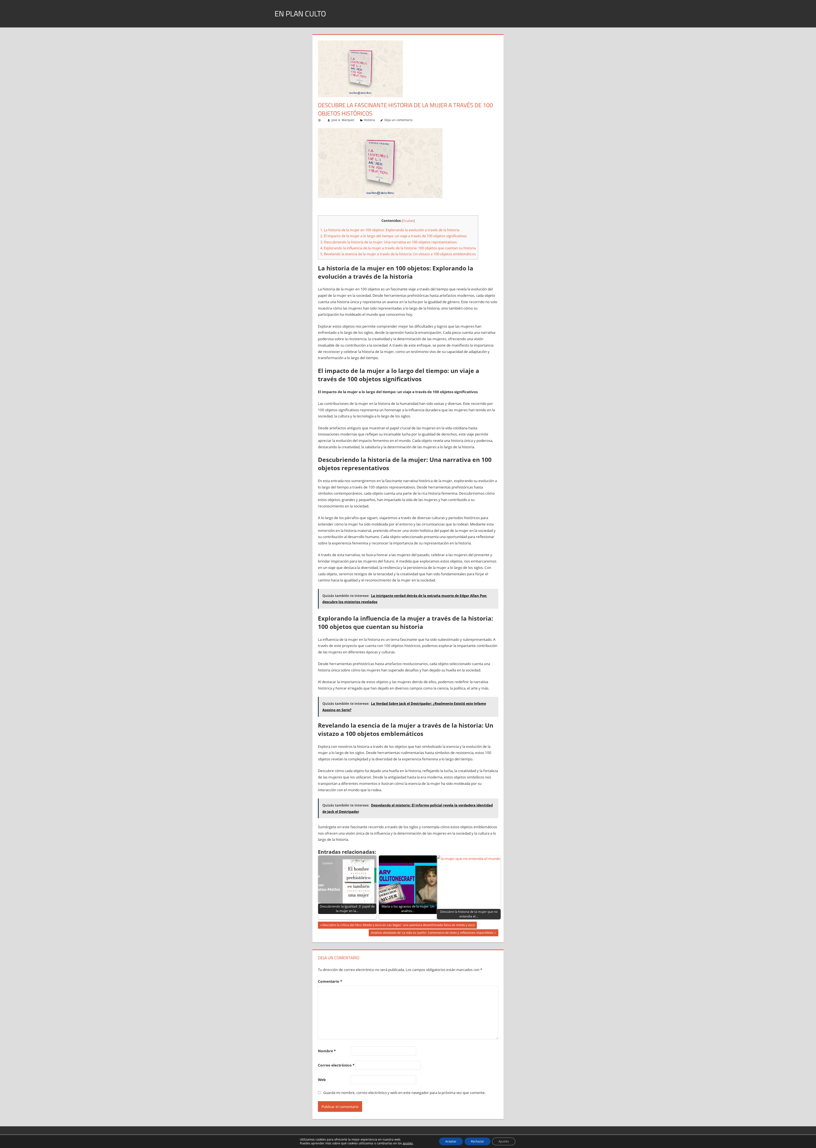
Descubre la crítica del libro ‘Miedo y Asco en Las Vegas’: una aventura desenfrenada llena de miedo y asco (398, 926)
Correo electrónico (336, 1065)
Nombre (327, 1050)
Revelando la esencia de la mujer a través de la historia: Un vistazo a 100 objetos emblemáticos (398, 254)
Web (322, 1079)
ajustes (408, 1143)
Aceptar (450, 1141)
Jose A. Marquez (343, 120)
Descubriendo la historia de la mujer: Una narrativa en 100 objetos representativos (388, 242)
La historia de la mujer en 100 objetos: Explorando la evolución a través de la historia (389, 230)
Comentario (330, 981)
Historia (369, 120)
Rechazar (477, 1141)
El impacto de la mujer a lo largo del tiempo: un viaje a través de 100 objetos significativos (393, 236)
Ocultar (408, 220)
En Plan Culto (300, 13)
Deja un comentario (398, 120)
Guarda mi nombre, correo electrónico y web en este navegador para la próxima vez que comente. (404, 1092)
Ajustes (504, 1141)
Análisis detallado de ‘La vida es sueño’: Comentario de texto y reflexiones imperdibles (432, 933)
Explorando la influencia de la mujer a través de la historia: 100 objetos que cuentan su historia (398, 248)
